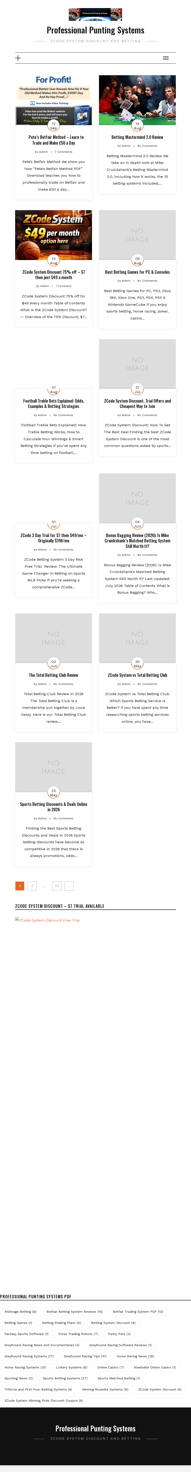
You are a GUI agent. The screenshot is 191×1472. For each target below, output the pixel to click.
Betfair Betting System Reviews (75, 1311)
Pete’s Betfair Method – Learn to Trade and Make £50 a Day (56, 140)
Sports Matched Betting (119, 1378)
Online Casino (110, 1367)
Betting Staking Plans (61, 1323)
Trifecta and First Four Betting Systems (38, 1389)
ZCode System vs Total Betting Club (137, 675)
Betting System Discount (113, 1323)
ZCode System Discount (159, 1389)
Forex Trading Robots (78, 1334)
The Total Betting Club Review (53, 675)
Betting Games (18, 1323)
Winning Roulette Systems (105, 1389)
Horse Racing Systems (25, 1367)
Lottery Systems (71, 1367)
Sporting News (18, 1378)
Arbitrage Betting (20, 1311)
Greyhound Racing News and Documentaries (41, 1345)
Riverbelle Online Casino (155, 1367)
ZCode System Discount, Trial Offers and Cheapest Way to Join (137, 403)
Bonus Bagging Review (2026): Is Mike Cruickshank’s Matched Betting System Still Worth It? (137, 540)
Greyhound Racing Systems (29, 1356)
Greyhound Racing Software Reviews (120, 1345)
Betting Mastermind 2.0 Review (137, 137)
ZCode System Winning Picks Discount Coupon (43, 1400)
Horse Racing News (135, 1356)
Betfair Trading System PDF (138, 1311)
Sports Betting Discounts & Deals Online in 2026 (53, 806)
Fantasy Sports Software (26, 1334)
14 (57, 886)
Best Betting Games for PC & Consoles (137, 272)
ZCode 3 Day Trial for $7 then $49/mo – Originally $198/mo (53, 538)
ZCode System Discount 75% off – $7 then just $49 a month (53, 274)
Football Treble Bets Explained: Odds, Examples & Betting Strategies (53, 403)
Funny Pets (119, 1334)
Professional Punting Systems (95, 29)
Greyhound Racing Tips (85, 1356)
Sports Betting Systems (65, 1378)
